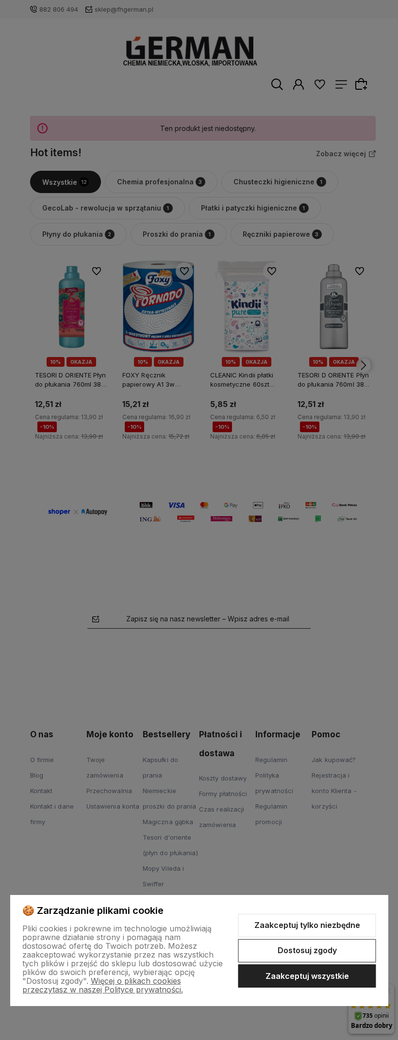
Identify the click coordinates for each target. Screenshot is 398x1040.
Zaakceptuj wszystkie (307, 976)
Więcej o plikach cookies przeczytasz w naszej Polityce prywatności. (102, 985)
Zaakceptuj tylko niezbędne (307, 925)
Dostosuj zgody (307, 950)
